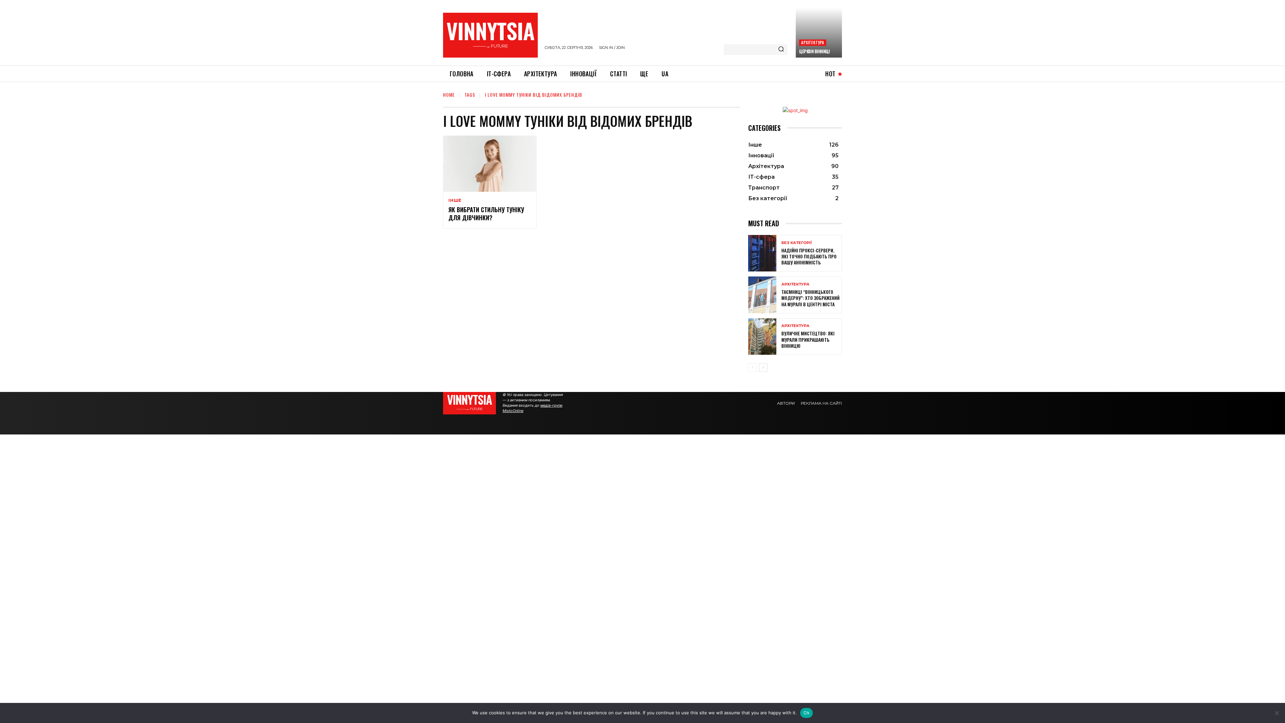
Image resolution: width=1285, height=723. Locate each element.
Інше (454, 200)
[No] (1276, 713)
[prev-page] (752, 367)
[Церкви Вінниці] (819, 33)
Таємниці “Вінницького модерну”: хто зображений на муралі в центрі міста (810, 297)
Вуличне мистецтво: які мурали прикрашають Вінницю (808, 339)
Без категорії (796, 243)
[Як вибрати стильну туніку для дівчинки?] (490, 164)
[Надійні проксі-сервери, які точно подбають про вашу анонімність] (762, 253)
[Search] (781, 49)
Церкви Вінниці (814, 51)
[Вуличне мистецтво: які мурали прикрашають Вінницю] (762, 336)
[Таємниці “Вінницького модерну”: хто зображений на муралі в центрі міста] (762, 294)
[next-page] (763, 367)
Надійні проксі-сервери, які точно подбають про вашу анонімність (809, 256)
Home (449, 94)
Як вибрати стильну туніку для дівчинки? (486, 213)
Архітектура (812, 42)
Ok (806, 712)
